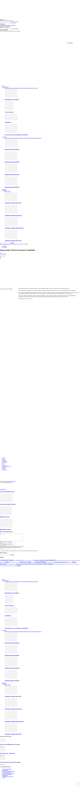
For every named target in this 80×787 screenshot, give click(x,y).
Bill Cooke (4, 461)
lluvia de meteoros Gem (6, 466)
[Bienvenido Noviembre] (6, 527)
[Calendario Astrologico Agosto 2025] (11, 213)
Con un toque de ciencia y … (11, 481)
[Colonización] (11, 119)
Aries (25, 560)
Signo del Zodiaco (23, 564)
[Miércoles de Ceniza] (6, 514)
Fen (3, 464)
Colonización (8, 122)
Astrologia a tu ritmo (19, 88)
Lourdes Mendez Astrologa (50, 562)
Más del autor (11, 491)
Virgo (15, 565)
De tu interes (18, 138)
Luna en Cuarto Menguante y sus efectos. (10, 744)
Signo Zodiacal (48, 564)
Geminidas (4, 465)
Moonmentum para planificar (12, 99)
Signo (17, 564)
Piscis (69, 562)
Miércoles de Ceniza (4, 516)
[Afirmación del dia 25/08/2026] (11, 147)
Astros (7, 562)
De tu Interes (4, 462)
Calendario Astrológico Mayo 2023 (13, 240)
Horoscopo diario (25, 562)
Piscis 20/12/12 (9, 482)
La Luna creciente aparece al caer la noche (10, 762)
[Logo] (33, 72)
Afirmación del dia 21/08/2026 (12, 174)
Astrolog (27, 560)
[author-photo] (3, 488)
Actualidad (4, 137)
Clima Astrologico (26, 88)
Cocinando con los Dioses (11, 138)
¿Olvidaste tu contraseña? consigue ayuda (7, 25)
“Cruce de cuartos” (9, 112)
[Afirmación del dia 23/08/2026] (11, 159)
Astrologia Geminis (68, 560)
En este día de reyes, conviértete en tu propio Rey (16, 134)
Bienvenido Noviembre (5, 529)
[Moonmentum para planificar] (11, 97)
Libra (33, 562)
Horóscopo (4, 189)
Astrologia (51, 560)
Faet (3, 463)
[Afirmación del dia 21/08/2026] (11, 172)
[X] (6, 260)
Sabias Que (39, 138)
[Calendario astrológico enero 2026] (11, 200)
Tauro (14, 565)
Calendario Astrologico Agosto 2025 (13, 215)
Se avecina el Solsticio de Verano (7, 504)
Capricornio (13, 562)
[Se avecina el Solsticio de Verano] (6, 501)
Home (3, 86)
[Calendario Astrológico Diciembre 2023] (11, 225)
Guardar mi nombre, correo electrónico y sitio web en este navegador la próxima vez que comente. (19, 550)
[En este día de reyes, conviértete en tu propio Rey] (11, 132)
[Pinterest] (10, 260)
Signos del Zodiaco (38, 564)
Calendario (9, 191)
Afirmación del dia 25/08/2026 (12, 149)
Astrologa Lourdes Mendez (41, 560)
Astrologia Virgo (2, 562)
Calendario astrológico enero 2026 (13, 202)
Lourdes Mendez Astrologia (61, 562)
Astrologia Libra (73, 560)
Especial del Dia (24, 138)
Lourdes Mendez (3, 253)
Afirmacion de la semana (11, 88)
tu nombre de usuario (15, 21)
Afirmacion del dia (20, 560)
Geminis (19, 562)
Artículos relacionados (4, 491)
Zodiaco (19, 565)
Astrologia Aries (58, 560)
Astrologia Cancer (62, 560)
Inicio (1, 244)
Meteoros (4, 467)
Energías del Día (5, 87)
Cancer (10, 562)
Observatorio (4, 469)
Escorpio (16, 562)
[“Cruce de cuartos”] (9, 109)
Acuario (15, 560)
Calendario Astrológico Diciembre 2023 (14, 228)
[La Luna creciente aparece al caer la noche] (3, 759)
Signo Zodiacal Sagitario (3, 565)
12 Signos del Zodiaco (7, 560)
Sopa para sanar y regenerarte (7, 753)
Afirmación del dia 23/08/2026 (12, 162)
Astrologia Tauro (77, 560)
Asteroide (4, 460)
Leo (32, 562)
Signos (30, 564)
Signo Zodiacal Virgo (10, 565)
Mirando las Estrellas (34, 88)
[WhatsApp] (15, 260)
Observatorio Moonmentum (32, 138)
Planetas (71, 562)
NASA (3, 468)
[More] (19, 260)
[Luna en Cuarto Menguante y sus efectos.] (3, 742)
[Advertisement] (40, 52)
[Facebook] (2, 260)
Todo (6, 88)
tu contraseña (13, 22)
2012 (3, 459)
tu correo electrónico (14, 28)
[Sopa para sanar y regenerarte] (3, 751)
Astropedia (4, 190)
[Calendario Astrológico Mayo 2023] (11, 238)
